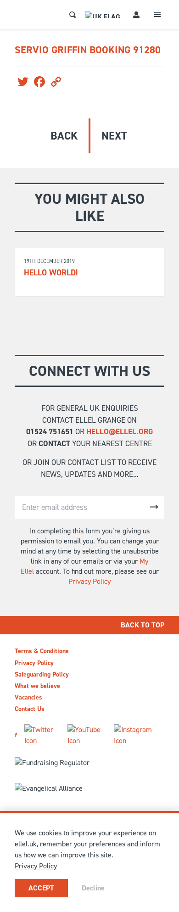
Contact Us (30, 709)
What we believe (37, 686)
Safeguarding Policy (42, 674)
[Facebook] (16, 735)
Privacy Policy (89, 581)
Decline (93, 888)
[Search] (72, 14)
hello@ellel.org (119, 431)
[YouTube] (86, 735)
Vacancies (28, 697)
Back (64, 136)
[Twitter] (42, 735)
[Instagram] (135, 735)
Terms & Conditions (42, 651)
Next (114, 136)
